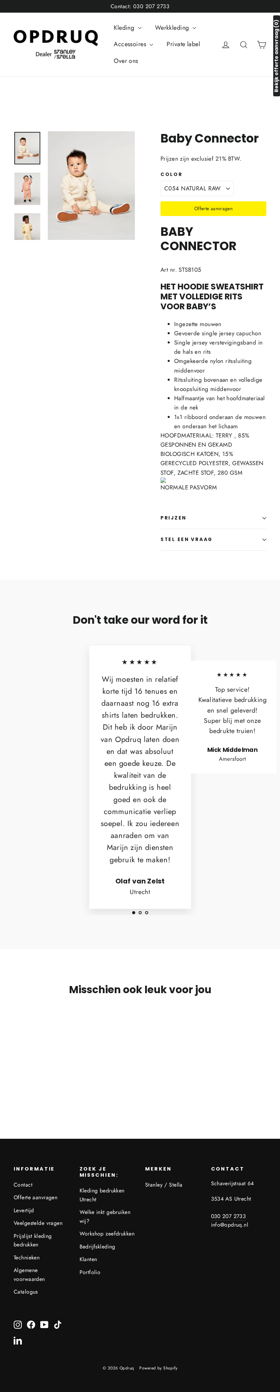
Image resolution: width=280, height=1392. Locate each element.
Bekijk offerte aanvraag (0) (276, 55)
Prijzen (173, 518)
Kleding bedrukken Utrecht (102, 1195)
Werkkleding (173, 27)
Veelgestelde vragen (38, 1223)
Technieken (27, 1257)
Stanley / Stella (164, 1185)
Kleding (125, 27)
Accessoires (131, 44)
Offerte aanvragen (213, 208)
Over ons (126, 60)
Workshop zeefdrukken (107, 1234)
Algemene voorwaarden (29, 1274)
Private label (183, 44)
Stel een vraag (186, 539)
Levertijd (24, 1210)
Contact (23, 1185)
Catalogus (26, 1292)
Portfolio (90, 1272)
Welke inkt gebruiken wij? (105, 1216)
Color (171, 174)
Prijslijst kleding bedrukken (33, 1240)
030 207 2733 (228, 1216)
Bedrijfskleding (97, 1247)
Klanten (88, 1259)
